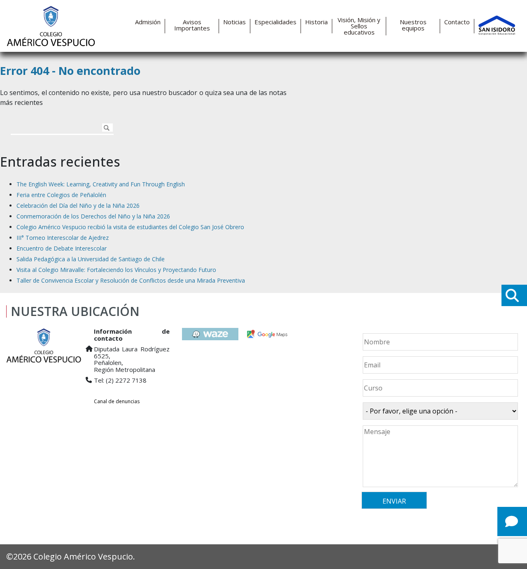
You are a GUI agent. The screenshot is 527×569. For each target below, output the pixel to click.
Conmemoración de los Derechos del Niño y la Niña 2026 (93, 216)
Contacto (457, 22)
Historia (316, 22)
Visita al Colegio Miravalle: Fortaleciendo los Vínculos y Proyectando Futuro (116, 270)
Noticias (234, 22)
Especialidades (275, 22)
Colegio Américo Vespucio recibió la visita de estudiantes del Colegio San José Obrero (130, 227)
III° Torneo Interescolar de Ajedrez (62, 238)
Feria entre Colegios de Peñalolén (61, 195)
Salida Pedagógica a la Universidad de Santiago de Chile (90, 259)
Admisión (148, 22)
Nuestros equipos (413, 25)
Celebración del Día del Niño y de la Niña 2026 (78, 205)
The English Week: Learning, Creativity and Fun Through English (100, 184)
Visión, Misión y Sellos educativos (359, 26)
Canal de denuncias (117, 401)
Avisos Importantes (192, 25)
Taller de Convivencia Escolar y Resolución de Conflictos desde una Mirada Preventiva (130, 280)
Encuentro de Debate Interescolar (61, 248)
